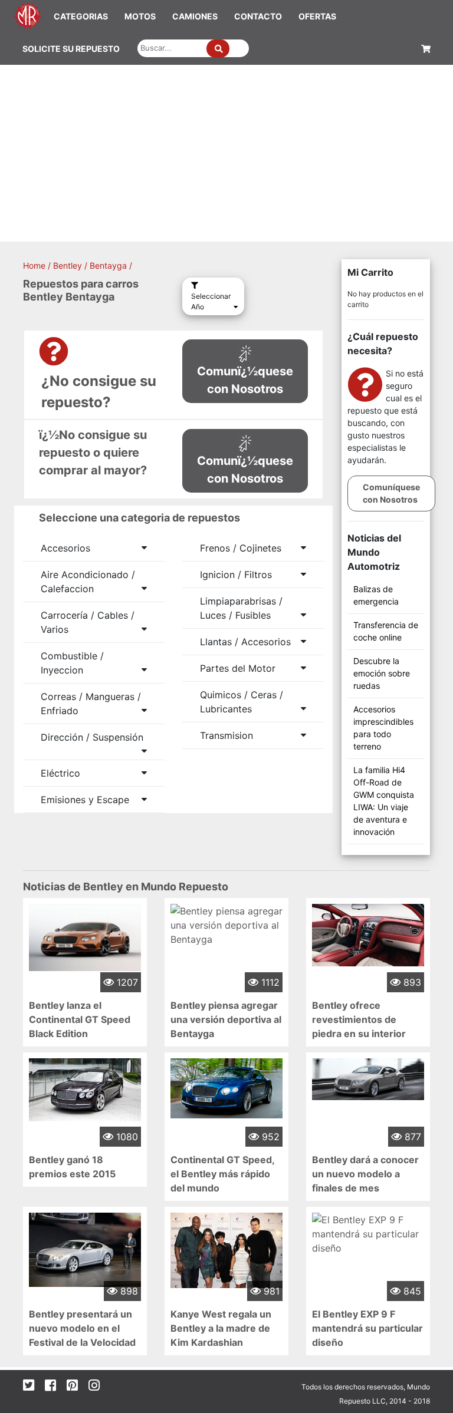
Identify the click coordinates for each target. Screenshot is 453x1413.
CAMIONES (195, 16)
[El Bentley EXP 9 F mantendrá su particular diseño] (368, 1233)
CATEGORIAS (81, 16)
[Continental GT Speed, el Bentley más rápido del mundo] (226, 1087)
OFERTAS (317, 16)
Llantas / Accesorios (245, 642)
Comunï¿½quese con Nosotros (245, 380)
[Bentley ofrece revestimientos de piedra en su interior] (368, 934)
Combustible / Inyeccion (72, 663)
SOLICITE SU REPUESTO (71, 49)
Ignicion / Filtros (236, 574)
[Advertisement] (226, 153)
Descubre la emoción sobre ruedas (381, 673)
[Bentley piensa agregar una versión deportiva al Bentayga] (226, 924)
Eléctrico (60, 773)
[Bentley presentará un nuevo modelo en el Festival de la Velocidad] (85, 1248)
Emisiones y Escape (85, 799)
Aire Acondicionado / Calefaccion (88, 582)
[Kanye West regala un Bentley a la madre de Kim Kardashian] (226, 1249)
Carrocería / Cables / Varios (87, 622)
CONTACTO (258, 16)
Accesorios (65, 548)
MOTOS (140, 16)
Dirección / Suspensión (92, 737)
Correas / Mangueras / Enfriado (91, 704)
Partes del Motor (237, 668)
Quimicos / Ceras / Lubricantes (241, 702)
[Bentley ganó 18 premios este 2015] (85, 1089)
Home (34, 265)
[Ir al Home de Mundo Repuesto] (27, 14)
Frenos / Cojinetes (240, 548)
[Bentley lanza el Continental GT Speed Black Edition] (85, 936)
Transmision (226, 735)
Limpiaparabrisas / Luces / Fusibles (241, 608)
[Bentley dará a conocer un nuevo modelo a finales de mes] (368, 1078)
